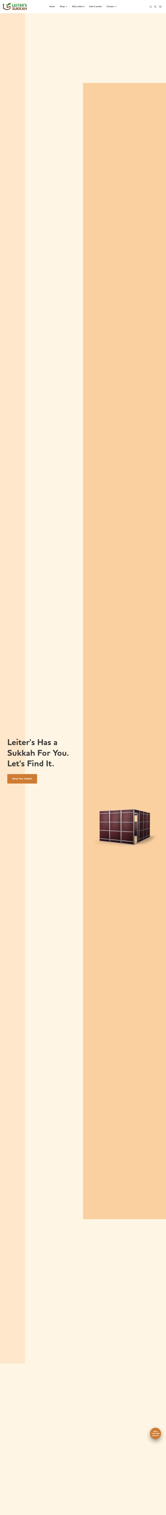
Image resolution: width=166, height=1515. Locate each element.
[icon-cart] (160, 6)
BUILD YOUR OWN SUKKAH (155, 1433)
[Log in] (155, 6)
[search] (150, 6)
